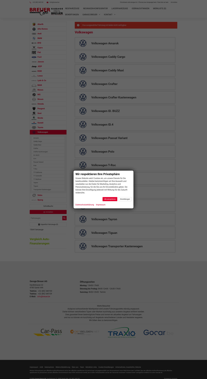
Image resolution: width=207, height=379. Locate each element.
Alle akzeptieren (110, 199)
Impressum (100, 205)
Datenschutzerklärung (84, 205)
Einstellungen (125, 199)
